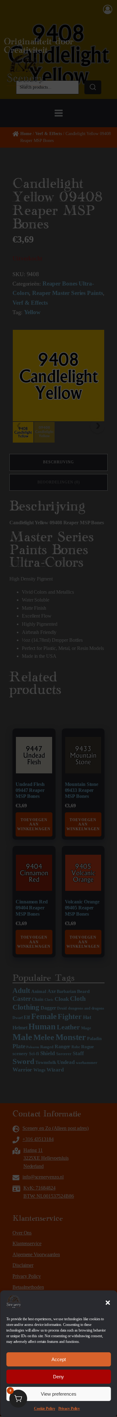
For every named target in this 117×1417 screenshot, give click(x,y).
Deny (58, 1376)
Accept (58, 1359)
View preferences (58, 1394)
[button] (108, 1303)
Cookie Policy (44, 1408)
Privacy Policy (69, 1408)
